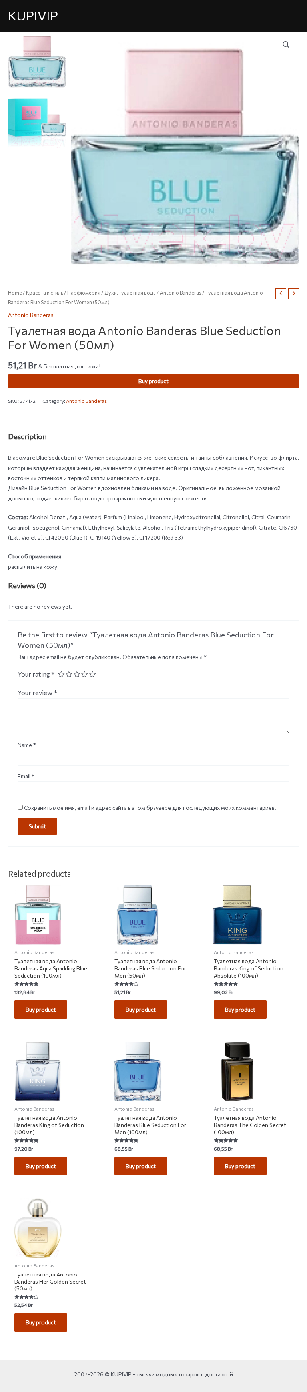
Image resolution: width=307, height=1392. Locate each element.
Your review (37, 692)
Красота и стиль (44, 292)
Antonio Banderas (180, 292)
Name (27, 744)
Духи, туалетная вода (130, 292)
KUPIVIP (33, 15)
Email (26, 776)
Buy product (153, 381)
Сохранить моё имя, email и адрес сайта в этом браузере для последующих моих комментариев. (150, 807)
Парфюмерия (83, 292)
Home (15, 292)
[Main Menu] (291, 16)
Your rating (36, 674)
